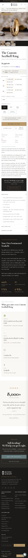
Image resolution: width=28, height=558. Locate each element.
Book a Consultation (19, 545)
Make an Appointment (7, 545)
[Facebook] (2, 488)
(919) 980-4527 (4, 541)
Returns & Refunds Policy (6, 528)
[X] (14, 488)
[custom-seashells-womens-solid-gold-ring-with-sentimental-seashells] (7, 43)
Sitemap (10, 553)
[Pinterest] (5, 488)
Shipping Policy (4, 526)
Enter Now (20, 555)
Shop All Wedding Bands (20, 507)
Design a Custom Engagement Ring (5, 503)
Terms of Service (5, 521)
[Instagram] (11, 488)
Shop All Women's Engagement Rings (5, 507)
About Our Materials (19, 503)
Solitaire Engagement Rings (7, 498)
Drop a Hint (8, 128)
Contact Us (3, 515)
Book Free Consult (14, 187)
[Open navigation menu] (2, 4)
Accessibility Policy (5, 530)
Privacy (2, 553)
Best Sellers (3, 496)
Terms (6, 553)
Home (2, 8)
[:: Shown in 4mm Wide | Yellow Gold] (2, 43)
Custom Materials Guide (20, 505)
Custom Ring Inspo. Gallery (20, 501)
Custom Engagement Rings (7, 500)
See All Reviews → (14, 417)
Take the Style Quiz (14, 461)
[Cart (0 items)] (25, 4)
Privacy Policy (4, 523)
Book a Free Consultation (14, 456)
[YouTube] (8, 488)
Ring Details (14, 194)
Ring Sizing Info (14, 226)
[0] (21, 4)
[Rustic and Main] (14, 4)
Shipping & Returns (14, 230)
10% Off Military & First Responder (6, 518)
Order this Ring (15, 124)
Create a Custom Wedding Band (20, 495)
